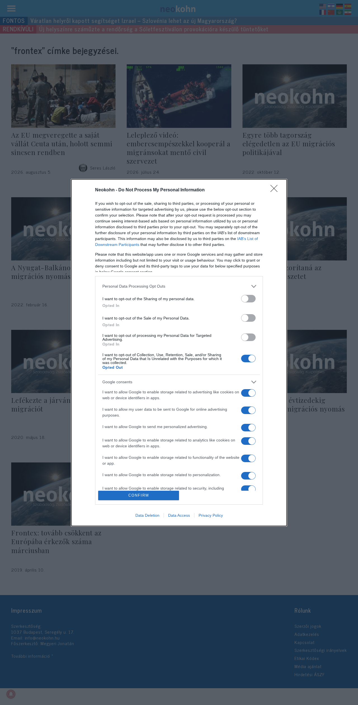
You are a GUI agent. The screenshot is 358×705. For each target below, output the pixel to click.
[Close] (275, 190)
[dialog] (179, 352)
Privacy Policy (211, 515)
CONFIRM (138, 495)
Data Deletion (147, 515)
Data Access (179, 515)
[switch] (248, 298)
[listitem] (179, 286)
